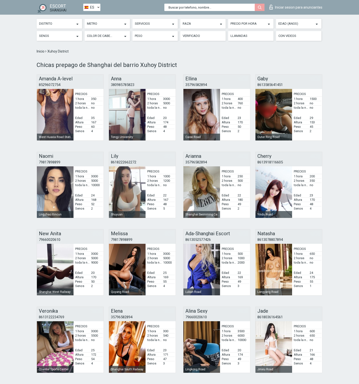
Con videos (287, 36)
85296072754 (49, 85)
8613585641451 (270, 85)
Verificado (191, 36)
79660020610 (49, 239)
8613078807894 (270, 239)
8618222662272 (123, 162)
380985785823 (122, 85)
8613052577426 (198, 239)
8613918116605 (270, 162)
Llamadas (239, 36)
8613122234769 (51, 317)
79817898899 (49, 162)
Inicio (41, 51)
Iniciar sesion (298, 7)
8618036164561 (270, 317)
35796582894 (196, 85)
